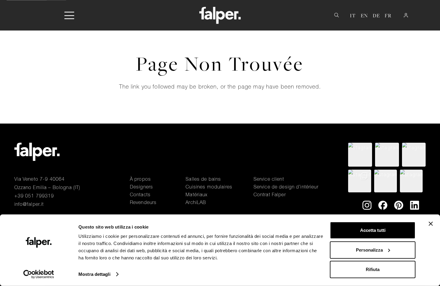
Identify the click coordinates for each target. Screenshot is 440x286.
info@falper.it (29, 204)
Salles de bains (203, 179)
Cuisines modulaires (209, 187)
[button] (69, 15)
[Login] (406, 15)
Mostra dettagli (94, 274)
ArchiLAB (196, 202)
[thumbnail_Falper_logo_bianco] (220, 15)
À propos (140, 179)
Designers (141, 187)
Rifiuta (373, 269)
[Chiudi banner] (431, 224)
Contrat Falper (270, 194)
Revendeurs (143, 202)
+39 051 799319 (34, 196)
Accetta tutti (373, 230)
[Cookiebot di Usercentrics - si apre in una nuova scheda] (39, 274)
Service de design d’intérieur (286, 187)
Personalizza (369, 249)
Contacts (140, 194)
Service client (269, 179)
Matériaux (196, 194)
